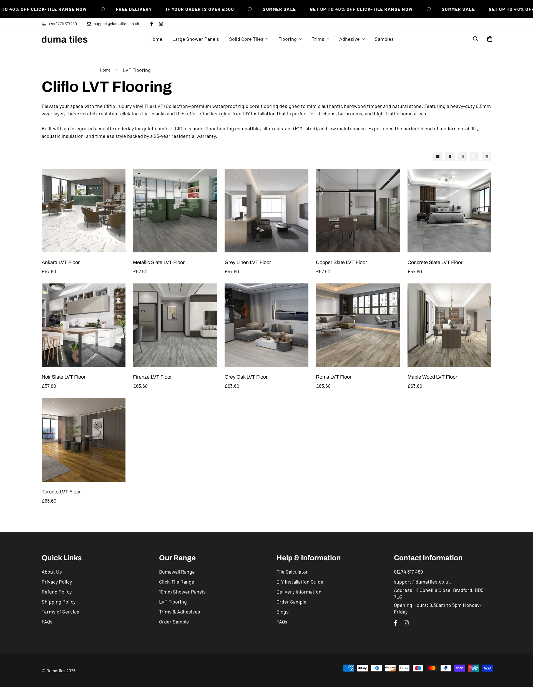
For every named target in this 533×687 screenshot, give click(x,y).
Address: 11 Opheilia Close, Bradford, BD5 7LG (438, 593)
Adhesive (349, 39)
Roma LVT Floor (333, 377)
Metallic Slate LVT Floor (159, 262)
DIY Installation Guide (299, 582)
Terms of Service (60, 612)
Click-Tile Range (176, 582)
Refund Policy (57, 592)
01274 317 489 (408, 572)
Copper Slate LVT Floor (341, 262)
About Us (52, 572)
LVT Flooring (173, 602)
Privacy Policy (57, 582)
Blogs (282, 612)
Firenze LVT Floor (152, 377)
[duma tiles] (64, 39)
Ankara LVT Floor (61, 262)
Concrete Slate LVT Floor (435, 262)
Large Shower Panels (195, 39)
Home (155, 39)
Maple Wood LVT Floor (432, 377)
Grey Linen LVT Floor (248, 262)
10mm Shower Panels (182, 592)
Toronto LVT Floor (61, 492)
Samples (384, 39)
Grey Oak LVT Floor (246, 377)
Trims (318, 39)
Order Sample (174, 621)
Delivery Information (298, 592)
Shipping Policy (59, 602)
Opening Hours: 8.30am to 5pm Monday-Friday (437, 608)
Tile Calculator (292, 572)
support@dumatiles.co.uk (422, 582)
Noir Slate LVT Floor (64, 377)
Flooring (287, 39)
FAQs (47, 621)
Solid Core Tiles (246, 39)
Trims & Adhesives (179, 612)
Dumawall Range (177, 572)
